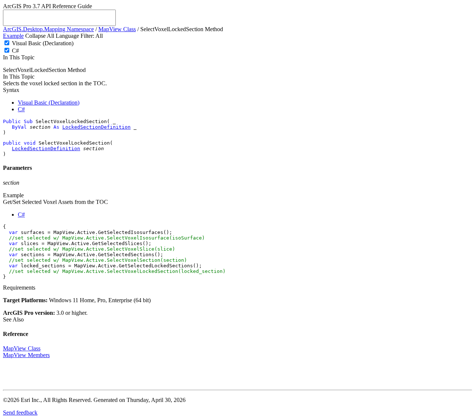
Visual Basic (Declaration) (42, 43)
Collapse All (39, 36)
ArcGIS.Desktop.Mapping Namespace (48, 29)
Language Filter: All (79, 36)
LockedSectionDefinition (96, 127)
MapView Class (117, 29)
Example (13, 36)
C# (15, 50)
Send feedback (20, 412)
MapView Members (26, 355)
